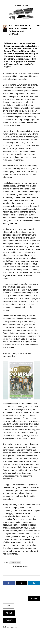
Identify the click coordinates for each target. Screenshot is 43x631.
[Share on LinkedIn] (34, 583)
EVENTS (9, 620)
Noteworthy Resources (13, 301)
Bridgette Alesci (20, 566)
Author (6, 562)
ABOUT (9, 613)
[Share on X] (21, 583)
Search (34, 599)
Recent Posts (15, 562)
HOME (8, 606)
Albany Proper (22, 5)
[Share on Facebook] (9, 583)
